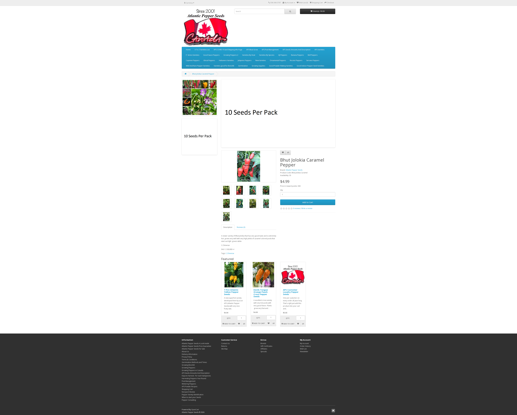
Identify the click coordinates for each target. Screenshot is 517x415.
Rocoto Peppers (296, 60)
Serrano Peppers (312, 60)
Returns (224, 346)
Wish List (303, 349)
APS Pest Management (270, 49)
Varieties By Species (266, 55)
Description (227, 227)
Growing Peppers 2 (230, 55)
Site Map (224, 349)
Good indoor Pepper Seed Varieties (310, 66)
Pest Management (188, 381)
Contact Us (225, 343)
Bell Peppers (312, 55)
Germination (243, 66)
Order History (305, 346)
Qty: (229, 318)
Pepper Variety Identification (192, 394)
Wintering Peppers (189, 384)
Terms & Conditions (189, 359)
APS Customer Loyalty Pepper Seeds (290, 292)
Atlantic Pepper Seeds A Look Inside (195, 343)
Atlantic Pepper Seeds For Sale (193, 349)
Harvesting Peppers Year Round (194, 378)
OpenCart (195, 409)
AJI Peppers (282, 55)
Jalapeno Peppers (244, 60)
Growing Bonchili (188, 365)
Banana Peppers (297, 55)
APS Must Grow (252, 49)
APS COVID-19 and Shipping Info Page (228, 49)
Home (188, 49)
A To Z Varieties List (202, 49)
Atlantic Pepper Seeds (294, 170)
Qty (281, 190)
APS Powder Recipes (189, 386)
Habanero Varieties (226, 60)
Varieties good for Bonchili (224, 66)
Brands (263, 343)
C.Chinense (230, 253)
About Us (185, 351)
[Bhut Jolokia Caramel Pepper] (248, 166)
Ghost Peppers (209, 60)
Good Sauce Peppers (211, 55)
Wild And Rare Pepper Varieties (198, 66)
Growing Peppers (188, 368)
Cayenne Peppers (192, 60)
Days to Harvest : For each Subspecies (196, 376)
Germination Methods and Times (194, 362)
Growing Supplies (258, 66)
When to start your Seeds (191, 397)
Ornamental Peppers (278, 60)
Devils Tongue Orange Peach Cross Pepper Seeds (261, 293)
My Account (304, 343)
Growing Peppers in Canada (192, 370)
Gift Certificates (266, 346)
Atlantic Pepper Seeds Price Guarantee (196, 346)
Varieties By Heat (248, 55)
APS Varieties (319, 49)
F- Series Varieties (192, 55)
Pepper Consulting (189, 400)
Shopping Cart (187, 389)
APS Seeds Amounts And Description (296, 49)
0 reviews (296, 208)
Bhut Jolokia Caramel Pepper (203, 74)
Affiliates (264, 349)
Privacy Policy (187, 357)
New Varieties (260, 60)
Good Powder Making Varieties (281, 66)
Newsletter (304, 351)
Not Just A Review (188, 392)
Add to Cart (307, 202)
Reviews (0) (241, 227)
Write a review (306, 208)
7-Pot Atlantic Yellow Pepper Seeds (231, 292)
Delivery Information (189, 354)
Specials (264, 351)
